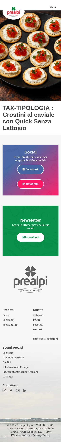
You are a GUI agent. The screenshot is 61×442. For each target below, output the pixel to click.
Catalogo (8, 376)
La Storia (8, 353)
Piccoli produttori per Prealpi (20, 372)
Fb (11, 390)
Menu (53, 7)
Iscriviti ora (32, 237)
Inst (17, 390)
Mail (4, 390)
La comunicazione (13, 357)
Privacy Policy (41, 435)
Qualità (7, 362)
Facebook (31, 169)
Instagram (31, 183)
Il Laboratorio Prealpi (16, 367)
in (24, 390)
